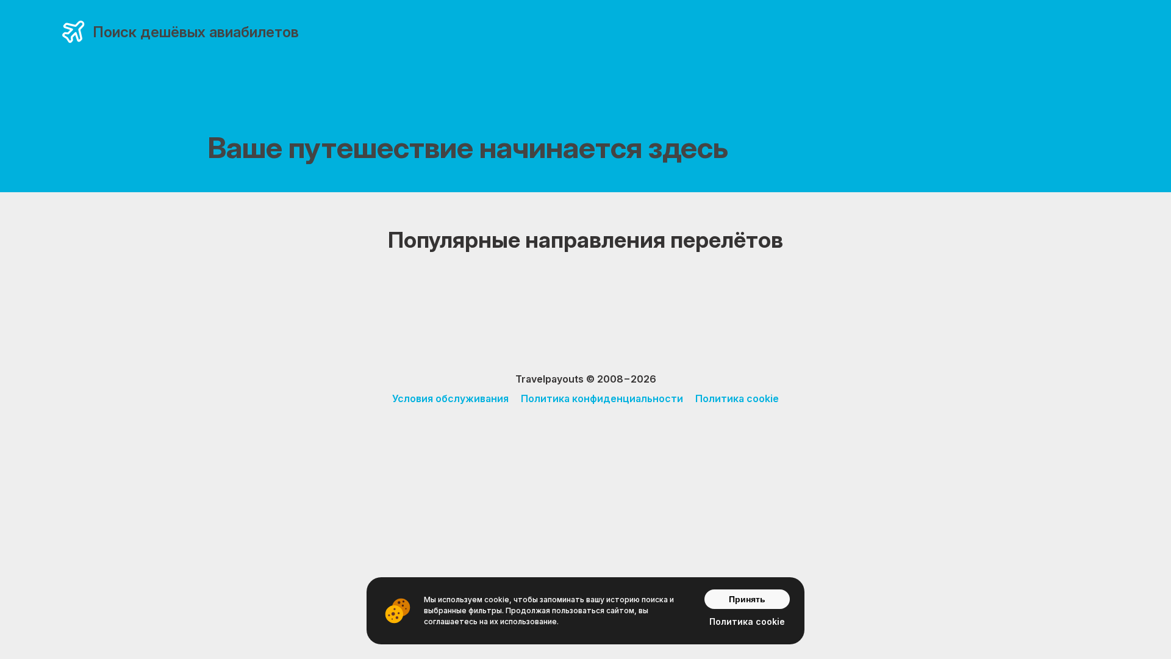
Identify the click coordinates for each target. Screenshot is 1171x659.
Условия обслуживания (450, 398)
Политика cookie (737, 398)
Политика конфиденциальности (602, 398)
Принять (747, 599)
